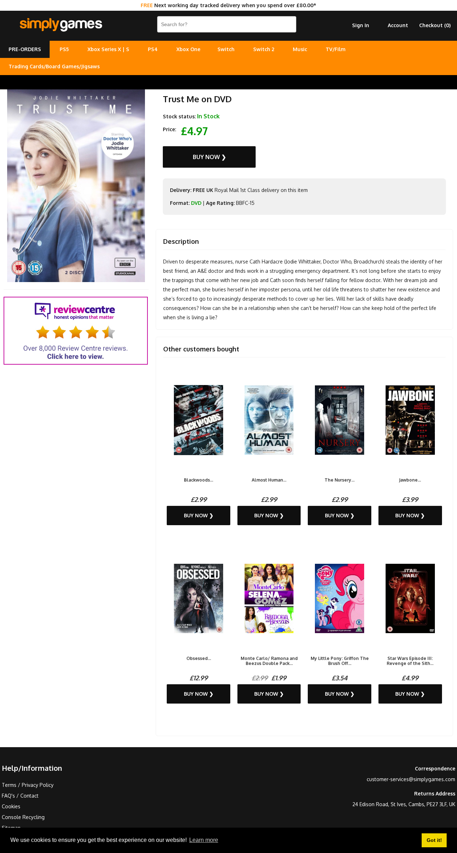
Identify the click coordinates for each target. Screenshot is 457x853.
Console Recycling (23, 817)
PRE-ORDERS (25, 49)
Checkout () (435, 25)
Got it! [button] (434, 840)
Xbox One (188, 49)
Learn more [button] (203, 840)
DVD (196, 203)
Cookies (11, 806)
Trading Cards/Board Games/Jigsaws (54, 66)
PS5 (64, 49)
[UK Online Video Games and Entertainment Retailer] (61, 25)
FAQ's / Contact (20, 796)
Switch (226, 49)
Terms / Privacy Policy (28, 785)
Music (300, 49)
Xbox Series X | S (108, 49)
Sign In (360, 25)
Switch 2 (263, 49)
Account (398, 25)
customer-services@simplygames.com (411, 779)
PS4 (153, 49)
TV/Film (336, 49)
